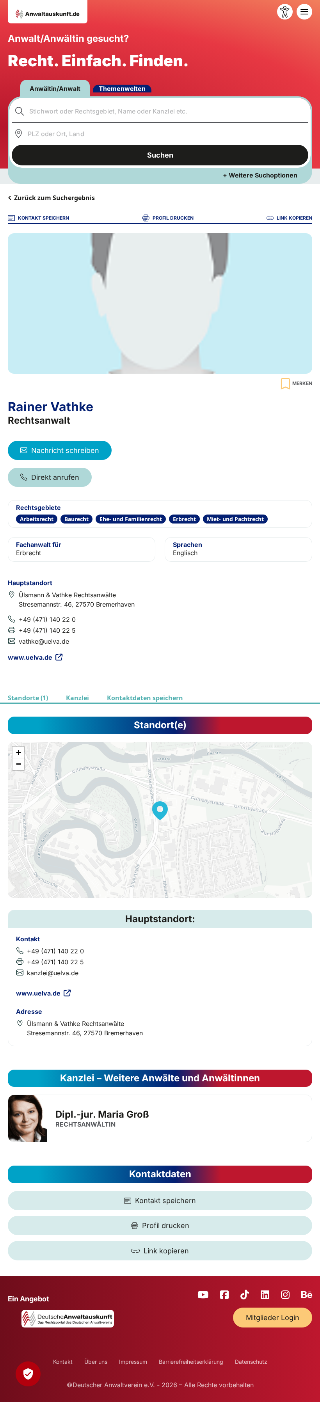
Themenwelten (122, 88)
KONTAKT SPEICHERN (43, 218)
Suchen (160, 155)
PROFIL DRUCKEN (173, 218)
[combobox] (160, 111)
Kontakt (63, 1361)
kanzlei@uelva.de (52, 973)
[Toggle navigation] (304, 12)
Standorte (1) (28, 698)
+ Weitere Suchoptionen (260, 175)
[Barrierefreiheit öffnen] (285, 12)
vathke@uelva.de (44, 641)
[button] (160, 810)
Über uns (95, 1361)
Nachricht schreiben (65, 450)
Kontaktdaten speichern (145, 698)
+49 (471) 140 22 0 (47, 619)
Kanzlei (77, 698)
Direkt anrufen (55, 477)
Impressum (133, 1361)
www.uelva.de (30, 657)
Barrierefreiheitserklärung (191, 1361)
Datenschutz (251, 1361)
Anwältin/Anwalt (55, 88)
